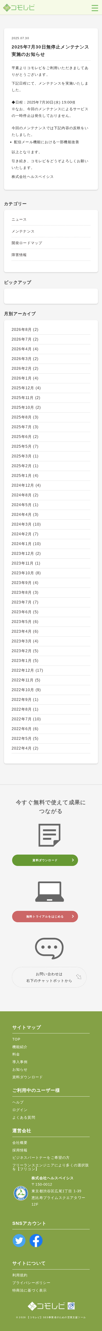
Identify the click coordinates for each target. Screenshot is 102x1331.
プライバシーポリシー (31, 1283)
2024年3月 (26, 524)
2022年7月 (26, 719)
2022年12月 (27, 670)
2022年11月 (26, 680)
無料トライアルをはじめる (45, 916)
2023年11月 (26, 563)
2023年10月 (26, 573)
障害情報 (19, 255)
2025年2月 (25, 466)
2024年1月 (26, 544)
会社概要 (20, 1143)
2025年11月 (26, 398)
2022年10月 (26, 690)
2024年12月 (26, 485)
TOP (16, 1039)
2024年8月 (25, 495)
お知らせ (20, 1069)
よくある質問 (23, 1117)
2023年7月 (25, 602)
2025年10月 (26, 407)
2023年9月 (25, 583)
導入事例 (20, 1062)
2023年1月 (25, 661)
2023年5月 (25, 622)
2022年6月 (25, 729)
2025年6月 (25, 437)
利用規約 (20, 1275)
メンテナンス (23, 231)
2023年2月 (25, 651)
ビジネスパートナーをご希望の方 (41, 1157)
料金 (16, 1054)
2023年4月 (25, 631)
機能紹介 (20, 1047)
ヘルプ (18, 1102)
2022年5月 (25, 739)
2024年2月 (25, 534)
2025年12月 (26, 388)
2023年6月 (25, 612)
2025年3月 (25, 456)
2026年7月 (25, 339)
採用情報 (20, 1150)
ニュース (19, 219)
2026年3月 (25, 359)
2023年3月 (25, 641)
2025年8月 (25, 417)
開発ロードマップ (27, 243)
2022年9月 (25, 700)
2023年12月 (26, 553)
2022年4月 (25, 748)
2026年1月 (25, 378)
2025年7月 (25, 427)
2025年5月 (25, 446)
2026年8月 (25, 330)
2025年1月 (25, 476)
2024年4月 (25, 515)
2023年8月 (25, 592)
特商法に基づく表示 (29, 1290)
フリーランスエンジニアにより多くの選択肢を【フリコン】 (50, 1167)
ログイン (20, 1110)
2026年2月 (25, 368)
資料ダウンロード (45, 860)
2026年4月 (25, 349)
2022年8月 (25, 709)
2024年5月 (25, 505)
